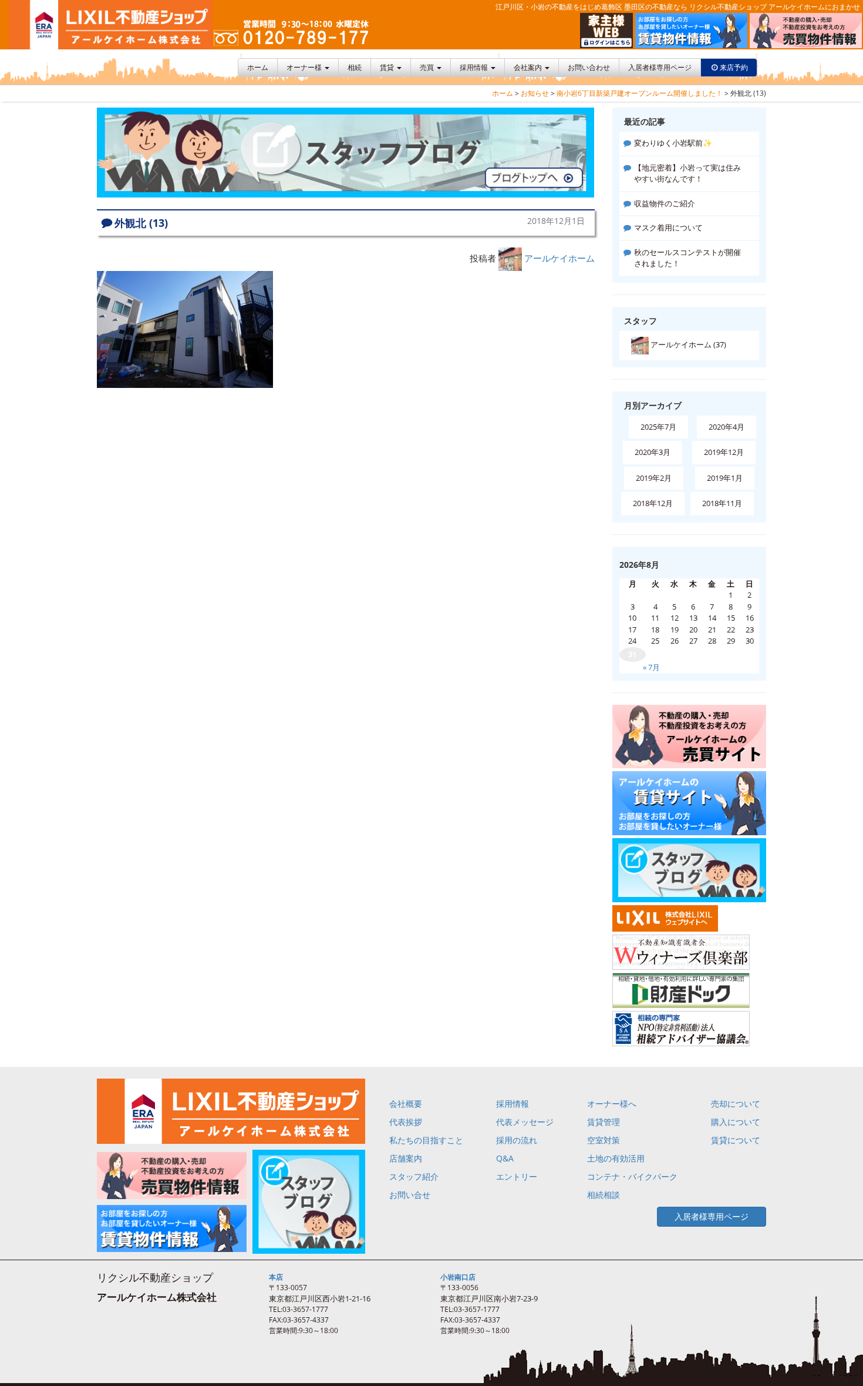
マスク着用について (668, 227)
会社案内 (529, 67)
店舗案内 (405, 1158)
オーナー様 (304, 67)
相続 (355, 67)
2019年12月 (724, 452)
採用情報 (475, 67)
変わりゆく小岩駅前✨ (673, 143)
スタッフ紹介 (414, 1176)
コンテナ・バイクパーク (632, 1176)
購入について (735, 1121)
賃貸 (388, 67)
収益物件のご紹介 (664, 203)
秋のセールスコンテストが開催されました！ (687, 258)
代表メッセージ (525, 1121)
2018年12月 (653, 503)
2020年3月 (652, 452)
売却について (735, 1103)
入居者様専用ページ (660, 67)
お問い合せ (409, 1194)
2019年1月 (725, 478)
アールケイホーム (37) (687, 344)
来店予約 (734, 67)
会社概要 (405, 1103)
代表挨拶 (405, 1121)
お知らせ (535, 93)
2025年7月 (658, 426)
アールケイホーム (559, 258)
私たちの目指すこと (426, 1140)
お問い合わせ (589, 67)
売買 (428, 67)
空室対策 (603, 1140)
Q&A (505, 1158)
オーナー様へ (611, 1103)
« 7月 (651, 667)
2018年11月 (722, 503)
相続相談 (603, 1194)
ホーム (257, 67)
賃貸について (735, 1140)
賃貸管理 (603, 1121)
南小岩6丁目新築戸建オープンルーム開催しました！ (640, 93)
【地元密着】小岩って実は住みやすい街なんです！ (687, 173)
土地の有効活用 (616, 1158)
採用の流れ (516, 1140)
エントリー (516, 1176)
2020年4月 (726, 426)
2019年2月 (654, 478)
